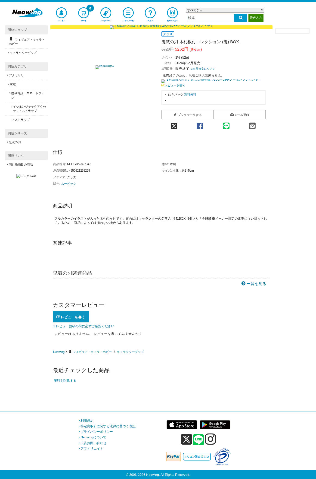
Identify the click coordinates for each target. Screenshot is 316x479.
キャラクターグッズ (130, 352)
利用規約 (87, 420)
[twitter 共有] (174, 124)
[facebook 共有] (200, 124)
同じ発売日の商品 (21, 164)
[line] (198, 440)
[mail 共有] (252, 124)
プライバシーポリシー (97, 432)
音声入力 (256, 17)
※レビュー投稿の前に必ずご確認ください (83, 326)
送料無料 (190, 94)
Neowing (59, 352)
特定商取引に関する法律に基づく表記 (108, 426)
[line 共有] (226, 124)
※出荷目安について (202, 68)
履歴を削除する (65, 380)
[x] (186, 439)
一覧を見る (256, 284)
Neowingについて (93, 437)
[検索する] (240, 18)
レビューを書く (175, 85)
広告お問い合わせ (93, 443)
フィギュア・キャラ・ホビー (92, 352)
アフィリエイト (92, 448)
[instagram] (210, 439)
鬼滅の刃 (15, 142)
